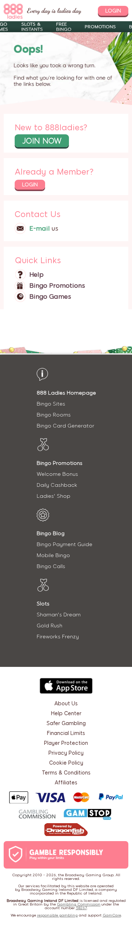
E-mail (39, 228)
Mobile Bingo (53, 555)
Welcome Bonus (57, 474)
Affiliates (66, 783)
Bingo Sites (51, 404)
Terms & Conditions (66, 773)
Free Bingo (64, 27)
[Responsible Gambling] (64, 855)
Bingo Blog (51, 533)
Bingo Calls (51, 566)
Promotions (100, 26)
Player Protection (66, 743)
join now (42, 140)
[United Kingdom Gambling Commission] (37, 815)
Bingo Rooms (54, 415)
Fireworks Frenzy (58, 637)
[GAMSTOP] (87, 815)
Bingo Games (50, 296)
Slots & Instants (32, 27)
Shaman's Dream (59, 615)
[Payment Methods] (66, 797)
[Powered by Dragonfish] (66, 830)
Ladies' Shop (53, 496)
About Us (66, 704)
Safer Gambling (66, 723)
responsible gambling (57, 915)
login (113, 11)
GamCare (112, 915)
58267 (81, 908)
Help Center (66, 713)
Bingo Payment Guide (64, 544)
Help (36, 274)
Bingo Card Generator (65, 426)
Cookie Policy (66, 763)
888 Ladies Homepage (66, 393)
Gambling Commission (78, 904)
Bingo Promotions (57, 285)
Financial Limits (66, 733)
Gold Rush (49, 626)
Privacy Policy (66, 753)
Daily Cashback (57, 485)
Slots (43, 604)
